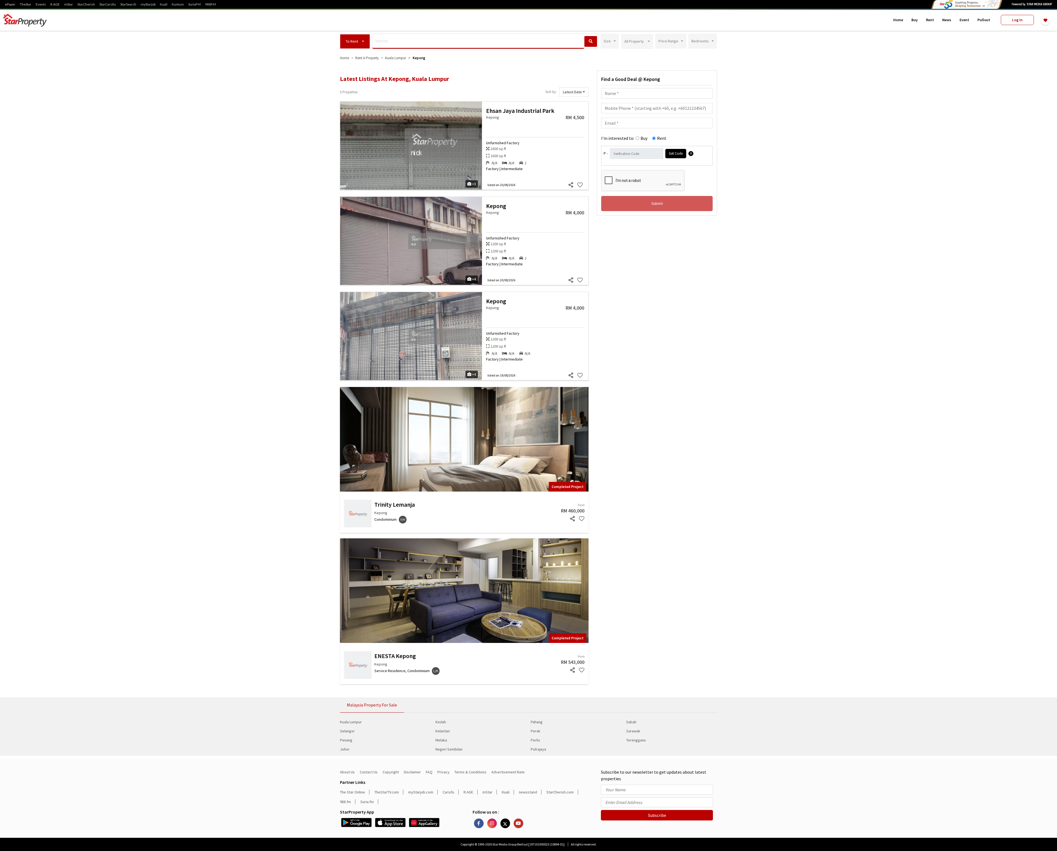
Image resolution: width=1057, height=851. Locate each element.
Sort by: (551, 91)
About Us (347, 772)
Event (964, 19)
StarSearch (128, 4)
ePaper (10, 4)
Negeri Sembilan (448, 749)
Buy (914, 19)
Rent (930, 19)
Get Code (676, 153)
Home (898, 19)
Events (41, 4)
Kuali (163, 4)
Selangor (347, 731)
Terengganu (636, 740)
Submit (657, 203)
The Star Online (352, 792)
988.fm (345, 801)
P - (606, 153)
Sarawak (633, 731)
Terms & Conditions (470, 772)
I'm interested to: (617, 138)
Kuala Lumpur (351, 721)
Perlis (535, 740)
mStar (68, 4)
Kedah (440, 721)
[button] (355, 41)
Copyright (391, 772)
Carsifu (448, 792)
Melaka (441, 740)
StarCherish (86, 4)
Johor (345, 749)
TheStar (25, 4)
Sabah (631, 721)
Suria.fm (367, 801)
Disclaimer (412, 772)
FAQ (429, 772)
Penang (346, 740)
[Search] (590, 41)
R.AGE (55, 4)
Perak (535, 731)
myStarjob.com (420, 792)
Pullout (983, 19)
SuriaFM (194, 4)
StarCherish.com (560, 792)
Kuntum (178, 4)
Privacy (443, 772)
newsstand (528, 792)
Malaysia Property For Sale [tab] (372, 705)
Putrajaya (538, 749)
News (946, 19)
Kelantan (442, 731)
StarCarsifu (107, 4)
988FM (210, 4)
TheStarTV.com (386, 792)
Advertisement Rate (508, 772)
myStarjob (148, 4)
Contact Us (369, 772)
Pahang (537, 721)
